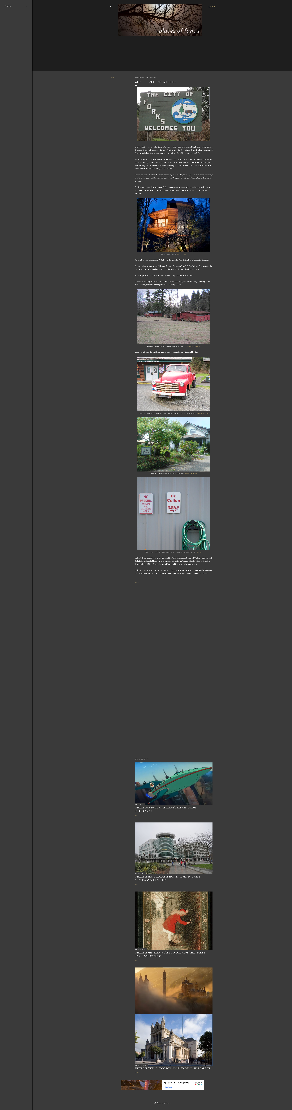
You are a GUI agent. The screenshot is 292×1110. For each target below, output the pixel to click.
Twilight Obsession (190, 473)
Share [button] (112, 78)
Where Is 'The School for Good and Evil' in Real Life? (173, 1068)
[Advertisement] (160, 52)
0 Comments (151, 77)
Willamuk (199, 552)
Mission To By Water (202, 413)
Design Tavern (181, 254)
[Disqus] (173, 620)
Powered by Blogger (164, 1103)
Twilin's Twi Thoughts (193, 346)
